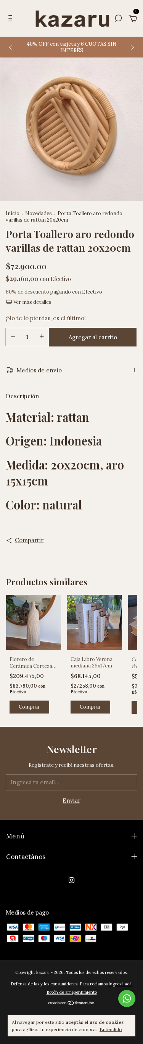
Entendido (111, 1029)
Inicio (12, 213)
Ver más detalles (31, 302)
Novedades (38, 213)
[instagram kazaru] (71, 880)
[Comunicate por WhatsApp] (126, 998)
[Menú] (12, 19)
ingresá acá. (121, 984)
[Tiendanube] (71, 1003)
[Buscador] (118, 19)
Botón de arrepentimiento (72, 992)
